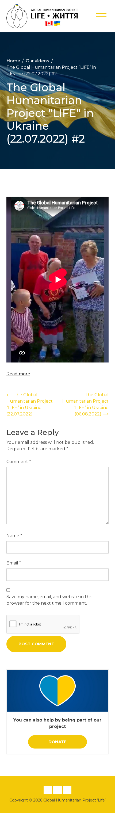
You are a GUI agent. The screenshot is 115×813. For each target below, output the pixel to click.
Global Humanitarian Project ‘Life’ (74, 800)
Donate (57, 741)
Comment (18, 461)
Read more (18, 373)
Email (13, 563)
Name (14, 535)
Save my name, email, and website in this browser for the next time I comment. (49, 600)
